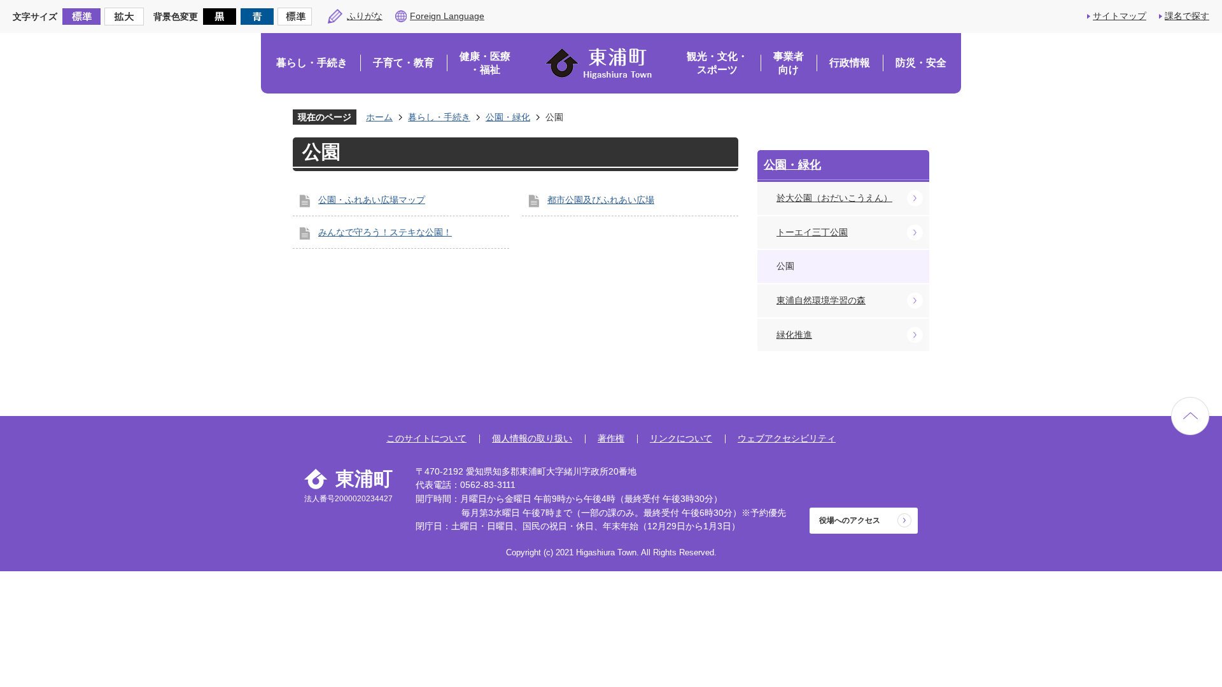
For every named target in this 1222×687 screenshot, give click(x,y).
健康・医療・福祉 (485, 63)
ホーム (379, 117)
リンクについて (681, 438)
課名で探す (1187, 16)
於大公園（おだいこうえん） (834, 198)
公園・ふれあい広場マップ (371, 200)
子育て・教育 (403, 62)
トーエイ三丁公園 (812, 232)
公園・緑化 (508, 117)
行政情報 (849, 62)
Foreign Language (447, 16)
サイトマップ (1119, 16)
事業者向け (788, 63)
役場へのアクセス (849, 520)
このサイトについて (426, 438)
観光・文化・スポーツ (717, 63)
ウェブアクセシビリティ (787, 438)
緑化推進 (794, 335)
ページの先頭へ (1190, 416)
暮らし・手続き (312, 62)
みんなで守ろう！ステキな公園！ (385, 232)
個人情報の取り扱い (532, 438)
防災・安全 (920, 62)
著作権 (611, 438)
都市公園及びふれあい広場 (600, 200)
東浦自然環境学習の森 (821, 300)
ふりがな (365, 16)
